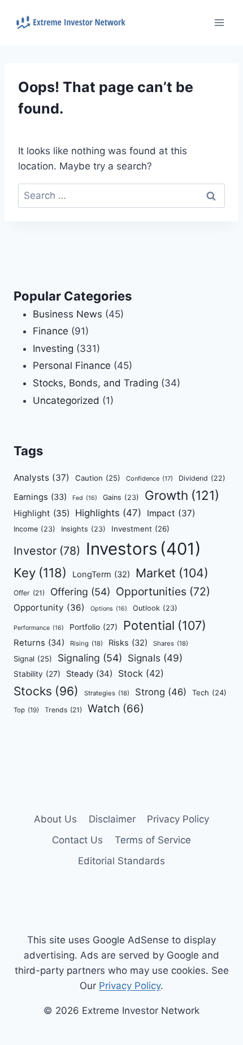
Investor (47, 551)
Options (108, 608)
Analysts (42, 477)
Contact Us (77, 840)
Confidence (149, 478)
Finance (50, 331)
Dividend (202, 478)
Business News (67, 314)
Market (172, 572)
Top (26, 710)
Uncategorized (66, 400)
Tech (209, 692)
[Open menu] (219, 22)
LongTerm (101, 574)
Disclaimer (112, 819)
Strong (160, 692)
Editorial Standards (121, 861)
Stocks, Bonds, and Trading (95, 383)
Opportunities (163, 591)
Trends (63, 710)
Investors (143, 549)
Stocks (46, 691)
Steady (89, 674)
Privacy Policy (178, 819)
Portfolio (94, 627)
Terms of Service (153, 840)
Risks (128, 643)
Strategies (106, 693)
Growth (182, 495)
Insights (83, 529)
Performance (39, 628)
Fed (84, 498)
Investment (140, 528)
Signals (155, 658)
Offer (29, 593)
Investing (53, 348)
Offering (80, 592)
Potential (164, 625)
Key (40, 572)
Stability (37, 673)
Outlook (155, 608)
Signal (33, 658)
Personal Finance (72, 365)
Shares (170, 643)
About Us (55, 819)
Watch (116, 708)
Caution (97, 477)
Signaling (90, 658)
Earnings (40, 497)
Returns (39, 643)
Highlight (42, 513)
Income (34, 529)
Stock (141, 673)
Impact (171, 513)
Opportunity (49, 607)
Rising (86, 643)
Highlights (108, 513)
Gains (121, 497)
